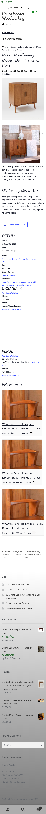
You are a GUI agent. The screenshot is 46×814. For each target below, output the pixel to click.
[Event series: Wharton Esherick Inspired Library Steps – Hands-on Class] (31, 432)
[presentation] (22, 405)
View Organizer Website (11, 309)
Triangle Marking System (17, 603)
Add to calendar (15, 224)
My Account (7, 809)
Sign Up (9, 2)
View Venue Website (10, 375)
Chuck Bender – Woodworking (14, 16)
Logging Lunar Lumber (16, 589)
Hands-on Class (8, 275)
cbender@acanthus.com (30, 8)
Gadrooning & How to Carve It (20, 608)
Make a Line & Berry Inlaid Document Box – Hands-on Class (12, 554)
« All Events (8, 32)
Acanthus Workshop (10, 293)
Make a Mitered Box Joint (18, 584)
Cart (36, 807)
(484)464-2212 (14, 8)
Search (23, 809)
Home (7, 24)
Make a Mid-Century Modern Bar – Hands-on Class (33, 554)
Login (3, 2)
